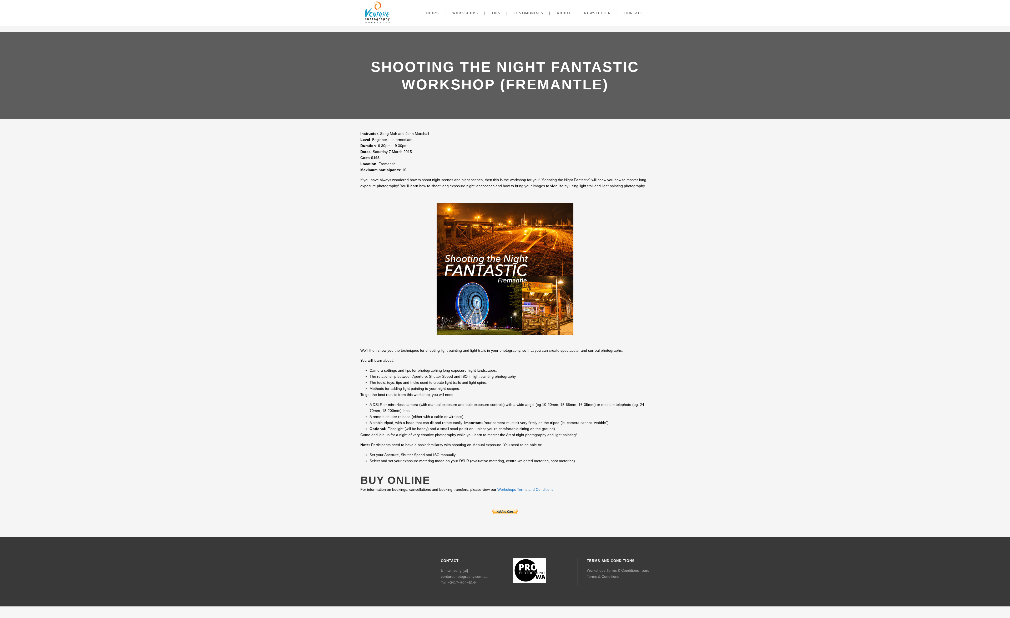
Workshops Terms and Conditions (525, 489)
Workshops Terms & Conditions (613, 570)
